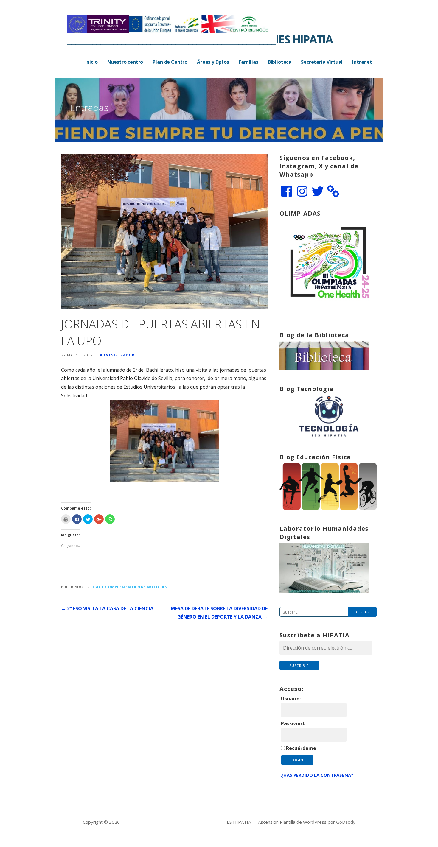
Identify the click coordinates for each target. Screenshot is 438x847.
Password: (293, 723)
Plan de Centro (170, 62)
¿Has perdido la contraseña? (317, 775)
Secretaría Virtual (322, 62)
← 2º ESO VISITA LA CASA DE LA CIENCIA (107, 608)
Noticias (157, 586)
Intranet (362, 62)
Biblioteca (279, 62)
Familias (248, 62)
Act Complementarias (121, 586)
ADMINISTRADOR (117, 355)
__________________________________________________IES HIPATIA (200, 39)
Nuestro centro (125, 62)
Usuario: (291, 698)
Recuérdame (301, 748)
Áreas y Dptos (213, 62)
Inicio (91, 62)
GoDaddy (345, 822)
